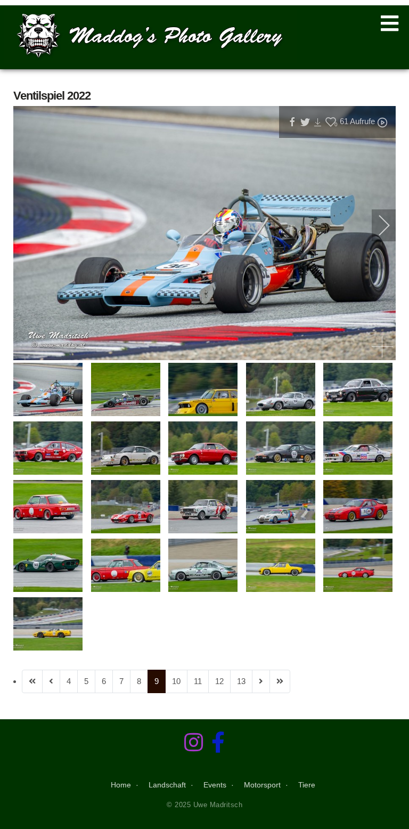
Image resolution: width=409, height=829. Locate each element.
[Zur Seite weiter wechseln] (261, 681)
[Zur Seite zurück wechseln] (51, 681)
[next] (377, 225)
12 (219, 681)
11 (198, 681)
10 (176, 681)
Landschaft (167, 785)
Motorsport (262, 785)
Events (214, 785)
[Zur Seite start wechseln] (32, 681)
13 (241, 681)
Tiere (306, 785)
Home (121, 785)
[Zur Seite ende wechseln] (279, 681)
